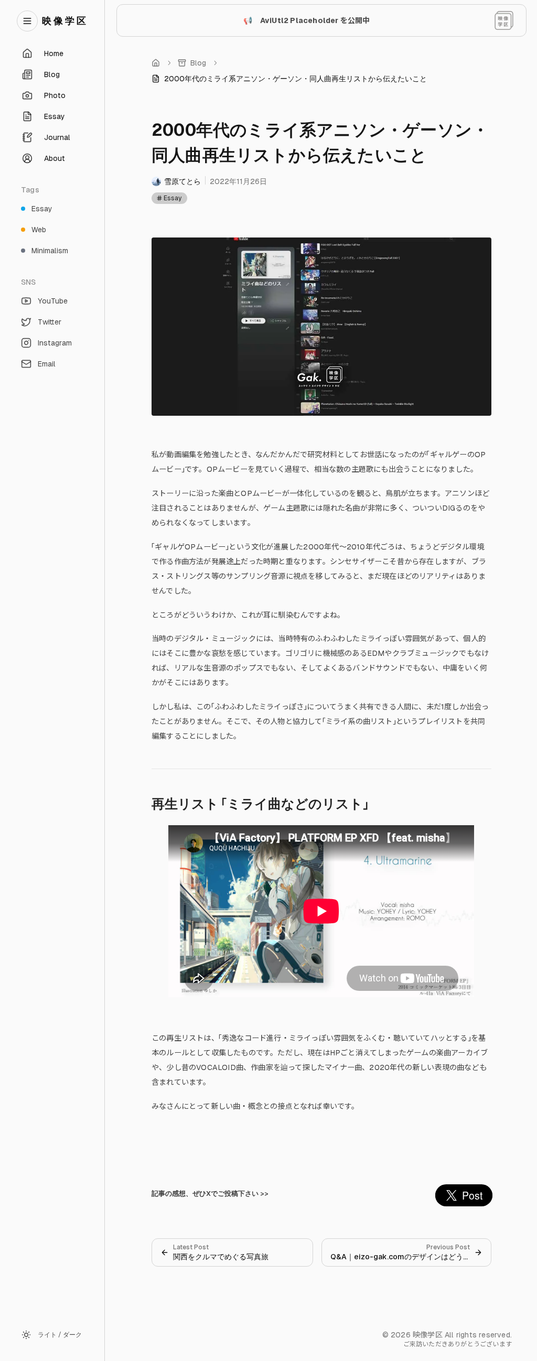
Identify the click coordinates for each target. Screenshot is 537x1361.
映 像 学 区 (64, 20)
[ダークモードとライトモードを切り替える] (504, 20)
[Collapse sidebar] (27, 20)
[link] (289, 78)
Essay (172, 198)
